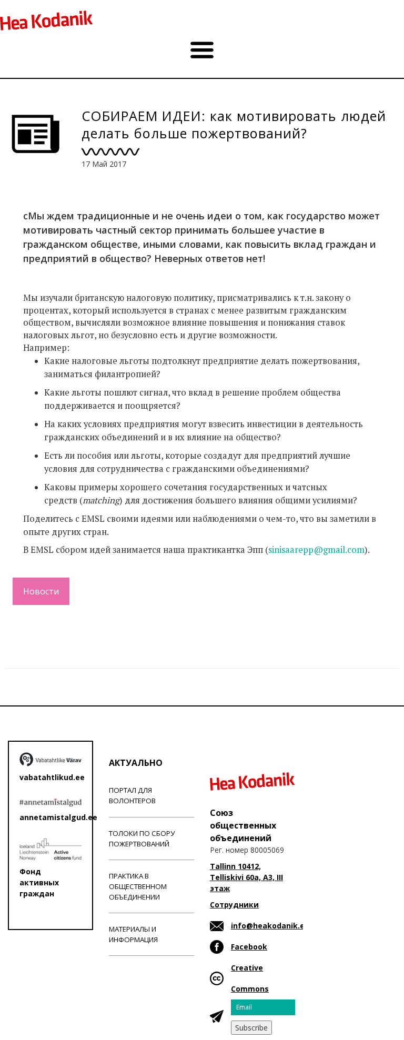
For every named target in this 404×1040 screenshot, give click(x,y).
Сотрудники (234, 905)
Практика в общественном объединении (138, 886)
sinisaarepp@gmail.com (316, 550)
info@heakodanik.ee (270, 926)
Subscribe (251, 1028)
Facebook (249, 947)
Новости (41, 591)
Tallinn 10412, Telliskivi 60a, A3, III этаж (246, 877)
